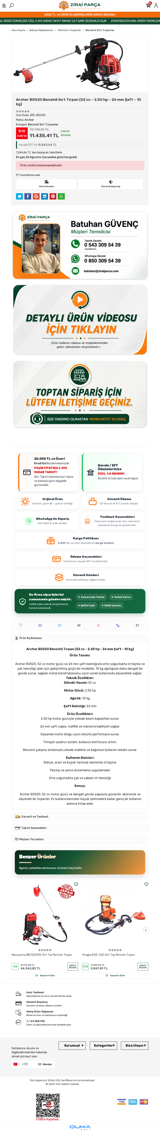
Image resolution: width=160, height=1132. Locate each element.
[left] (14, 930)
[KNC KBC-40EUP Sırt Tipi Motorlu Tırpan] (115, 914)
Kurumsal (72, 1045)
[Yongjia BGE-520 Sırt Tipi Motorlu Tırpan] (45, 914)
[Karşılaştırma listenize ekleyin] (79, 625)
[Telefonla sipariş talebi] (119, 625)
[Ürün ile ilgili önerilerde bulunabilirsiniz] (138, 625)
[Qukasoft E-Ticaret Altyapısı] (80, 1127)
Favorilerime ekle (29, 175)
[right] (146, 930)
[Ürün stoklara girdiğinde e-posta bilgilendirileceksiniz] (99, 625)
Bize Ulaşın (134, 1045)
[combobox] (16, 1064)
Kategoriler (103, 1045)
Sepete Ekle (47, 975)
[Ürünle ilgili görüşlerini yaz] (60, 625)
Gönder (47, 1064)
